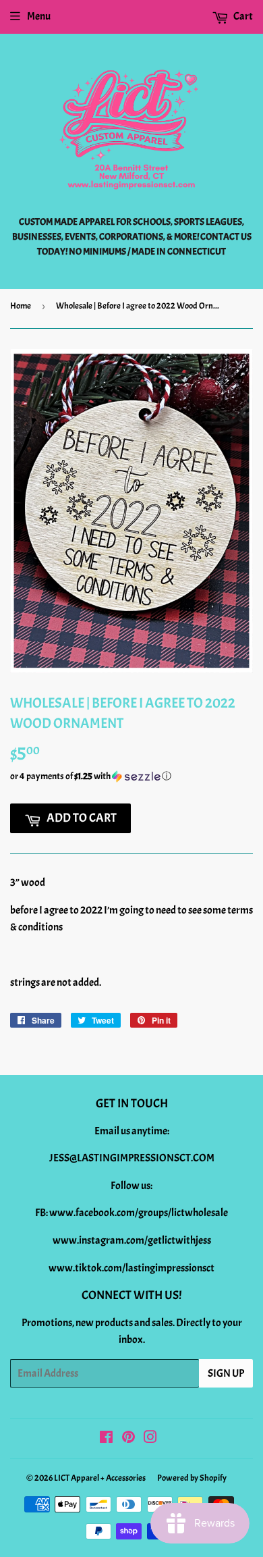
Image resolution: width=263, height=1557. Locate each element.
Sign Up (226, 1373)
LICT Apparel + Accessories (100, 1478)
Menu (39, 16)
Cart (242, 16)
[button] (131, 776)
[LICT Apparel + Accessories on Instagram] (150, 1439)
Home (20, 305)
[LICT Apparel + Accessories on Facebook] (106, 1439)
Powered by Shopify (192, 1478)
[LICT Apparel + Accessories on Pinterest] (128, 1439)
